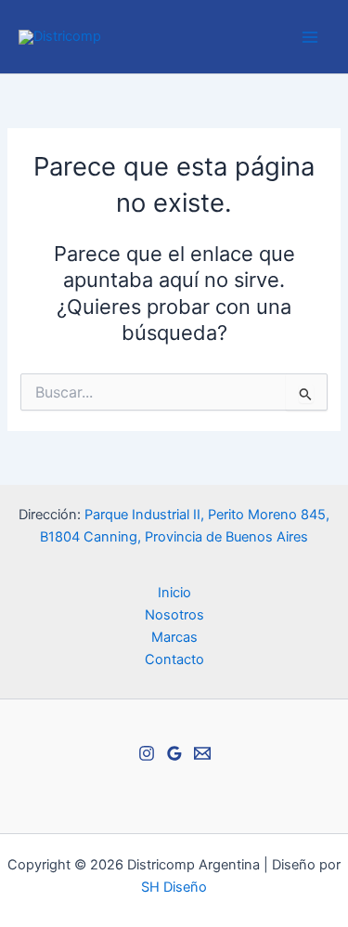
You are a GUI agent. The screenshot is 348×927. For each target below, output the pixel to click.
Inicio (174, 592)
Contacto (174, 659)
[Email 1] (202, 753)
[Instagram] (146, 753)
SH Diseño (174, 887)
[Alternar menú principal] (309, 37)
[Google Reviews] (174, 753)
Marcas (174, 637)
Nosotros (174, 615)
